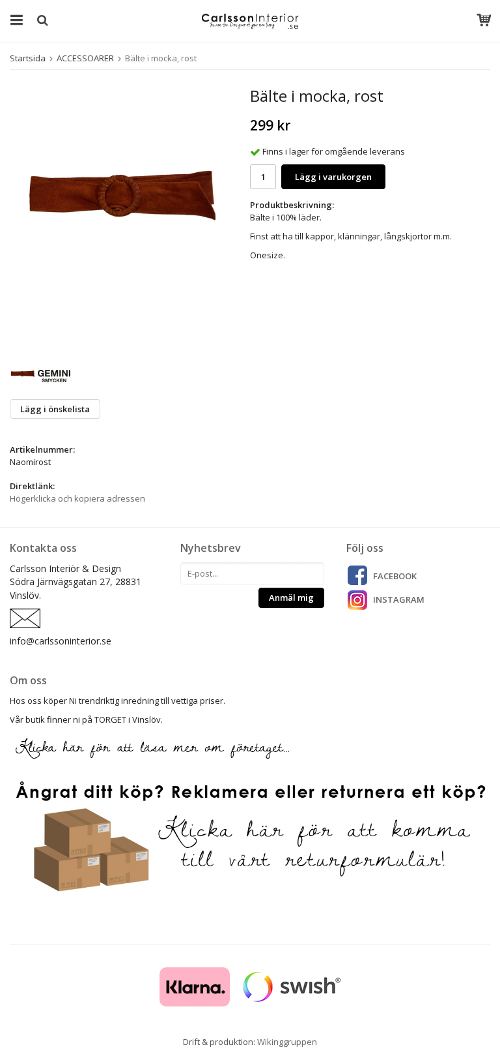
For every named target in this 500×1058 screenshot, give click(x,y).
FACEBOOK (395, 576)
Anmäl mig (291, 597)
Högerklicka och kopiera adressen (77, 498)
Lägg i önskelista (55, 409)
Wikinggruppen (287, 1042)
